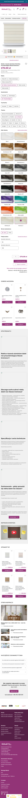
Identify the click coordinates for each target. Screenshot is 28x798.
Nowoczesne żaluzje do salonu (19, 735)
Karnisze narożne (4, 729)
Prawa (10, 232)
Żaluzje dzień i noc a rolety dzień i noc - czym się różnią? (13, 623)
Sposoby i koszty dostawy (6, 764)
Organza (16, 123)
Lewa (5, 232)
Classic (19, 116)
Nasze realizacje (4, 787)
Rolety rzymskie (22, 85)
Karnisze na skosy (4, 731)
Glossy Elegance (5, 120)
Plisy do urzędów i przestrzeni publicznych (19, 720)
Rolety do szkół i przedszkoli (7, 716)
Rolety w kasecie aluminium (10, 85)
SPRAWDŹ (22, 1)
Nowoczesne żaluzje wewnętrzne (19, 728)
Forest (19, 120)
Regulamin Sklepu (4, 786)
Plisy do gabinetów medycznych (18, 717)
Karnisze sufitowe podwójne (7, 727)
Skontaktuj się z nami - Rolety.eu (8, 776)
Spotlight (4, 126)
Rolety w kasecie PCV (6, 82)
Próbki (2, 766)
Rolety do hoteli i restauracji (7, 714)
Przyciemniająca (7, 98)
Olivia (20, 126)
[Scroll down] (26, 51)
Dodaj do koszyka (21, 261)
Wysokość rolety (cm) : (5, 245)
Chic (24, 126)
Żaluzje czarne (18, 731)
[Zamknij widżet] (1, 793)
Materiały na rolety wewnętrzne (18, 644)
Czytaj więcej (13, 517)
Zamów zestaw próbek (22, 130)
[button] (14, 9)
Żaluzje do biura (18, 738)
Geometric (4, 123)
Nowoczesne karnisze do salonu (6, 734)
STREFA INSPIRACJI (7, 602)
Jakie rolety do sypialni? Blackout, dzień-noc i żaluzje (18, 637)
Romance (23, 123)
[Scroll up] (2, 51)
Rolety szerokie (5, 88)
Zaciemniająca (12, 95)
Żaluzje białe (17, 733)
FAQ (2, 772)
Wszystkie (4, 95)
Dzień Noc (16, 106)
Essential (13, 120)
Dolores (14, 126)
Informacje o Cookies (5, 784)
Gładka (10, 106)
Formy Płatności (4, 760)
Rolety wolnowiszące (13, 78)
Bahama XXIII (5, 116)
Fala (9, 126)
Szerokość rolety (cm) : (5, 239)
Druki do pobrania (4, 774)
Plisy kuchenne (18, 714)
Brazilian (12, 116)
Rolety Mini (4, 78)
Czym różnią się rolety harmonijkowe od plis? (19, 630)
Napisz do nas (14, 691)
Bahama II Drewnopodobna (7, 113)
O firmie (2, 782)
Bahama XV (18, 113)
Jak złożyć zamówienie (6, 762)
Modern (10, 123)
